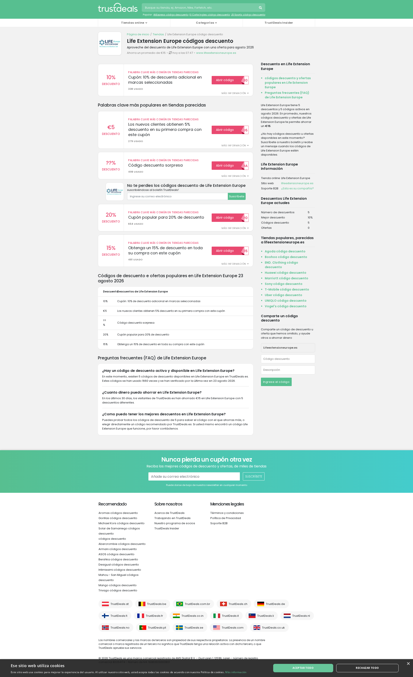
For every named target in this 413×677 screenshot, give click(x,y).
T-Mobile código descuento (287, 289)
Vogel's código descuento (286, 306)
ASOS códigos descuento (116, 554)
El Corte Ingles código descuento (210, 14)
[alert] (206, 668)
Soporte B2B (219, 523)
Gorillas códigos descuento (118, 518)
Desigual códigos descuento (119, 565)
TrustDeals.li (265, 616)
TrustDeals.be (156, 604)
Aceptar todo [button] (303, 668)
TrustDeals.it (230, 616)
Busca (261, 8)
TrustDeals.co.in (192, 616)
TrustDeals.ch (238, 604)
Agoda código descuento (285, 251)
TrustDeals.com (232, 628)
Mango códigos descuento (118, 585)
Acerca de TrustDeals (169, 513)
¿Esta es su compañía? (297, 188)
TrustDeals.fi (119, 616)
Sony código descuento (283, 284)
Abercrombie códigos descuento (122, 544)
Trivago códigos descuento (118, 590)
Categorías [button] (205, 23)
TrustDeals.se (194, 628)
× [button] (408, 663)
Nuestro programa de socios (174, 523)
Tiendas (158, 34)
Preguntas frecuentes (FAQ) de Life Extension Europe (287, 95)
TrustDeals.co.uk (273, 628)
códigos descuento (112, 539)
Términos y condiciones (227, 513)
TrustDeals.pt (157, 628)
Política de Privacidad (225, 518)
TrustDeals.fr (154, 616)
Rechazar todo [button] (367, 668)
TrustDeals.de (275, 604)
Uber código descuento (283, 295)
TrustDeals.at (120, 604)
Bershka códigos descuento (118, 559)
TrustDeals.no (120, 628)
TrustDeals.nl (301, 616)
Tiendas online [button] (132, 23)
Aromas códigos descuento (118, 513)
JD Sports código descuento (248, 14)
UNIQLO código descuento (286, 300)
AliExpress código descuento (170, 14)
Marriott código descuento (286, 278)
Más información (236, 672)
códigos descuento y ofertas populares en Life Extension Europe (288, 82)
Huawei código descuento (285, 272)
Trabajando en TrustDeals (172, 518)
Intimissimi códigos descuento (120, 570)
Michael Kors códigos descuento (122, 523)
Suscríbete (236, 196)
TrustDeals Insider (279, 23)
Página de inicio (138, 34)
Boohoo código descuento (286, 257)
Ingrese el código (276, 382)
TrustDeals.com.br (197, 604)
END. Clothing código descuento (281, 264)
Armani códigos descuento (118, 549)
